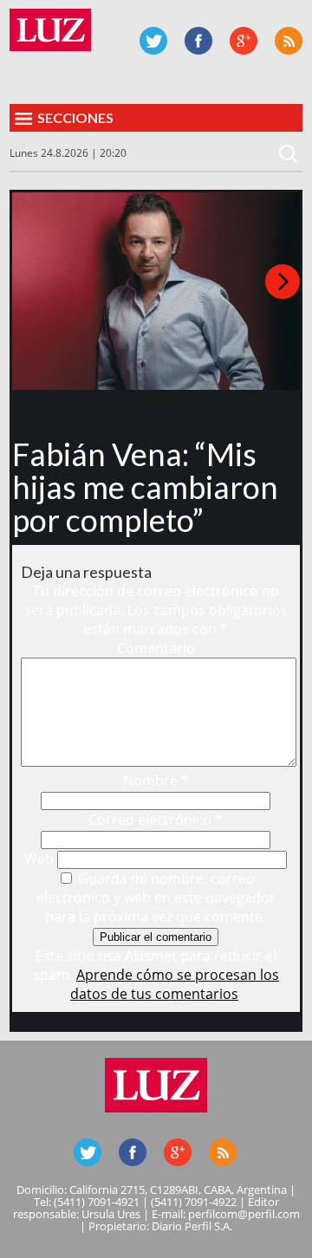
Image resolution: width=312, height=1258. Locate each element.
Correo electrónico (155, 819)
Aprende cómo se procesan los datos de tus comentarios (174, 984)
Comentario (156, 648)
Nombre (156, 780)
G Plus (243, 41)
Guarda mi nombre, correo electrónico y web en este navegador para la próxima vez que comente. (156, 897)
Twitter (153, 41)
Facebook (198, 41)
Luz (50, 30)
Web (39, 858)
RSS (288, 41)
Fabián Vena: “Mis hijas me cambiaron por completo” (145, 487)
